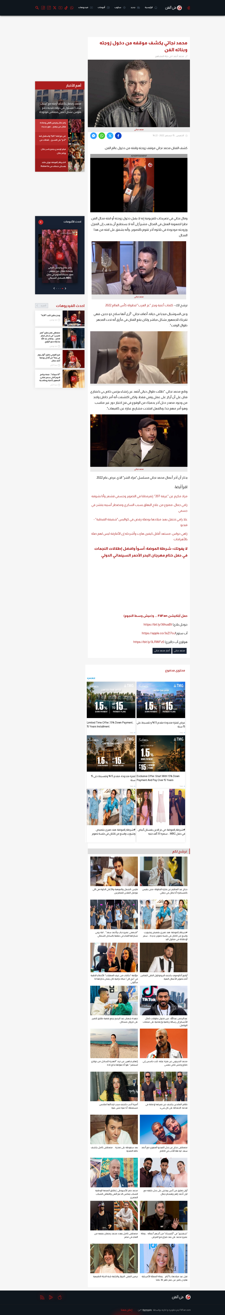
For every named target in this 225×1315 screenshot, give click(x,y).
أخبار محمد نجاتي (162, 650)
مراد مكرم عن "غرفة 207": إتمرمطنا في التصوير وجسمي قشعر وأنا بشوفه (139, 496)
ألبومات (101, 7)
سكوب (117, 7)
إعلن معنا (126, 1309)
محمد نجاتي (179, 650)
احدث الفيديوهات (62, 305)
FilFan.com (185, 1310)
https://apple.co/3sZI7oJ (158, 633)
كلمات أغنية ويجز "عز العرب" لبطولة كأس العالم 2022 (139, 305)
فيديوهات (83, 7)
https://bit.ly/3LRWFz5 (148, 642)
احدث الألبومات (72, 221)
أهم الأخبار (73, 85)
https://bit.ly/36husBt (158, 624)
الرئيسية (149, 7)
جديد (133, 7)
